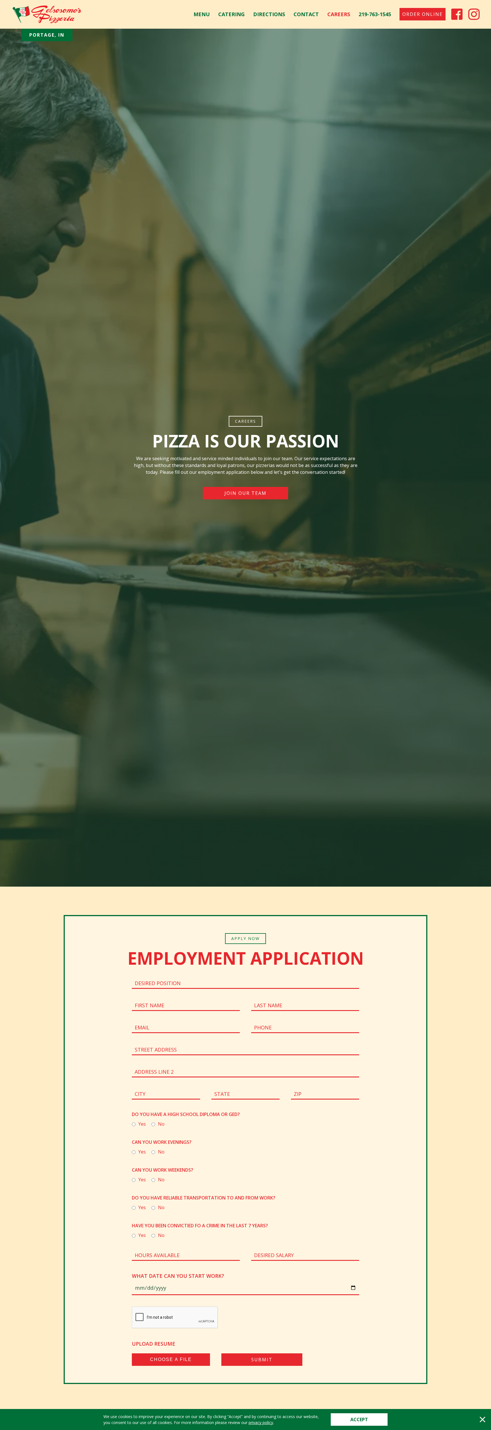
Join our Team (245, 493)
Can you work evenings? (162, 1142)
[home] (46, 14)
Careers (338, 14)
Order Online (422, 14)
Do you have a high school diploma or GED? (186, 1114)
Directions (269, 14)
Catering (231, 14)
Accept (359, 1419)
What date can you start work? (178, 1275)
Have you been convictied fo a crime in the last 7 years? (200, 1225)
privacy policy (261, 1422)
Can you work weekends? (162, 1170)
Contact (306, 14)
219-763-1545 (375, 14)
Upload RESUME (153, 1343)
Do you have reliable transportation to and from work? (203, 1198)
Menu (202, 14)
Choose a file (171, 1359)
